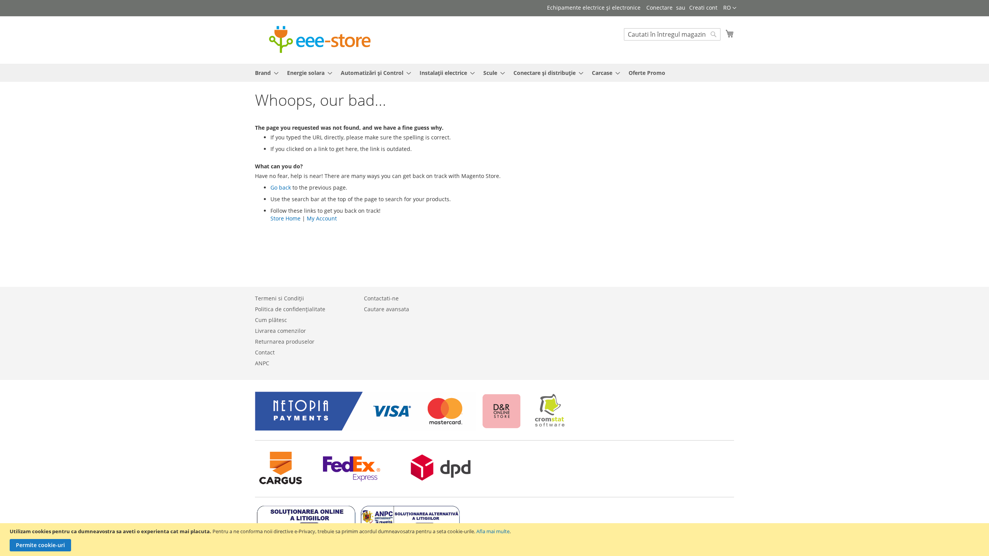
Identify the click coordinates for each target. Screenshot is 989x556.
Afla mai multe (493, 531)
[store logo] (320, 39)
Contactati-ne (381, 298)
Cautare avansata (386, 309)
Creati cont (703, 7)
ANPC (262, 363)
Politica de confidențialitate (290, 309)
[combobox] (672, 34)
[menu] (494, 73)
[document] (495, 539)
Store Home (285, 218)
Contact (265, 352)
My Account (322, 218)
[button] (729, 8)
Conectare (659, 7)
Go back (280, 187)
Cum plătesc (271, 320)
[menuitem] (264, 73)
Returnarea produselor (284, 341)
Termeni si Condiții (279, 298)
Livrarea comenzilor (280, 330)
